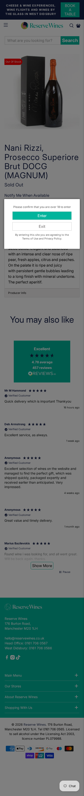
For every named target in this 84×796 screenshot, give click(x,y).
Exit (42, 226)
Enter (42, 215)
